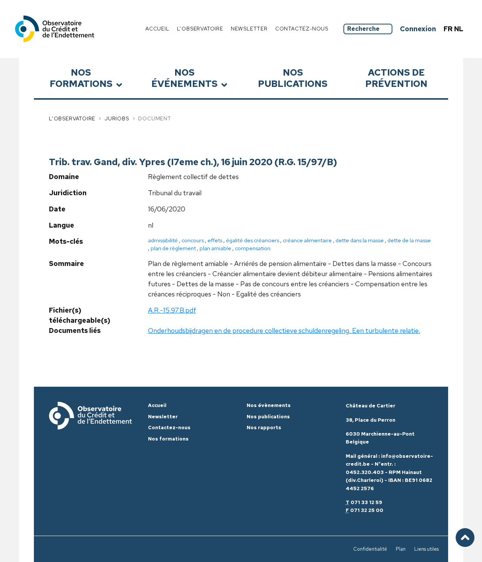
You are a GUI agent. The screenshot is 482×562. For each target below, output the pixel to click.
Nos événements (184, 78)
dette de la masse (409, 240)
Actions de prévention (396, 78)
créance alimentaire (307, 240)
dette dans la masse (360, 240)
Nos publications (293, 78)
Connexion (418, 28)
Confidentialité (370, 549)
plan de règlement (173, 248)
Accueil (157, 28)
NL (458, 28)
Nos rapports (264, 427)
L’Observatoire (72, 118)
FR (449, 28)
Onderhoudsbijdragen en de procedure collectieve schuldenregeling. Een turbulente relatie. (284, 330)
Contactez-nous (301, 28)
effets (214, 240)
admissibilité (163, 240)
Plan (401, 549)
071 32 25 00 (366, 510)
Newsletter (249, 28)
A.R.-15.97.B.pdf (172, 310)
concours (193, 240)
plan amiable (215, 248)
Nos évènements (269, 405)
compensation (252, 248)
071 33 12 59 (366, 502)
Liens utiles (426, 549)
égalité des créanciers (252, 240)
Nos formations (81, 78)
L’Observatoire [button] (200, 28)
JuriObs (117, 118)
